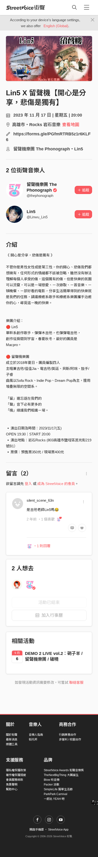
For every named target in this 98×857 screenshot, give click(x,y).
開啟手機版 (36, 829)
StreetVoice (25, 7)
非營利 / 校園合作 (70, 739)
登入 (28, 484)
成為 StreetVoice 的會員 (56, 484)
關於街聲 (11, 734)
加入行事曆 (52, 615)
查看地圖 (70, 124)
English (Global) (56, 26)
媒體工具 (11, 744)
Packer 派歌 (51, 784)
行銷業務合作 (67, 734)
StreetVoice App (58, 829)
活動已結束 (49, 602)
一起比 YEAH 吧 (54, 799)
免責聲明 (11, 784)
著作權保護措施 (16, 775)
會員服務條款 (14, 779)
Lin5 (31, 211)
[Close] (92, 20)
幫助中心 (11, 789)
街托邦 (33, 739)
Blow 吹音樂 (51, 779)
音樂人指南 (36, 734)
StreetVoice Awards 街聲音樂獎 (64, 770)
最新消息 (11, 739)
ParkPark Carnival (55, 794)
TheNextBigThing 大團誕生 (61, 775)
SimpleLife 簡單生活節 (58, 789)
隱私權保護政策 (16, 770)
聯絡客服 (76, 682)
